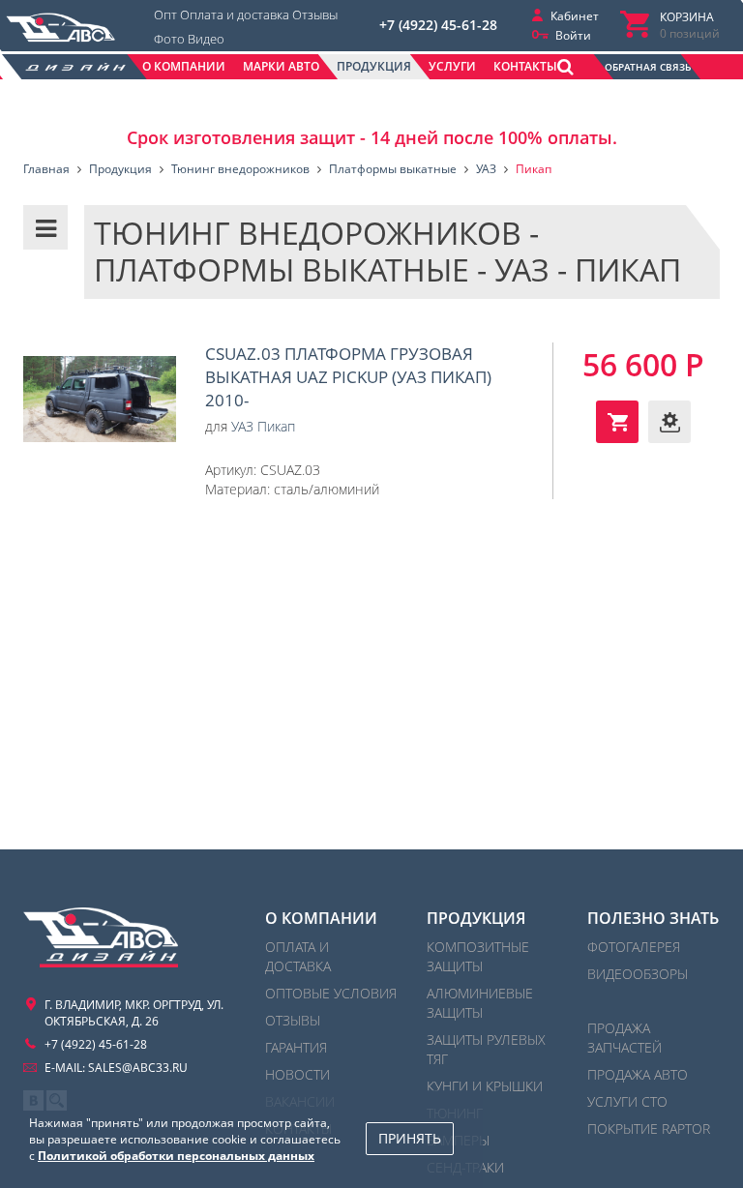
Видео (206, 38)
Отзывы (315, 14)
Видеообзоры (637, 974)
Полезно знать (653, 918)
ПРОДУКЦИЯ (476, 918)
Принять (409, 1138)
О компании (321, 918)
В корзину (617, 422)
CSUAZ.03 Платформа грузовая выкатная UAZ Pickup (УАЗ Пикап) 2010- (99, 399)
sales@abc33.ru (138, 1067)
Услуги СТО (627, 1101)
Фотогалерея (633, 946)
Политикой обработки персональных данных (176, 1155)
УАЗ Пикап (263, 426)
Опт (165, 14)
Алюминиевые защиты (480, 1003)
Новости (297, 1074)
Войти (573, 35)
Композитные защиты (478, 956)
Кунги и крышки (485, 1086)
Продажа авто (637, 1074)
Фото (169, 38)
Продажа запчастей (624, 1037)
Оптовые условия (331, 993)
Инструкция (669, 422)
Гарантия (296, 1047)
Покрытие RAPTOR (648, 1128)
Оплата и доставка (234, 14)
